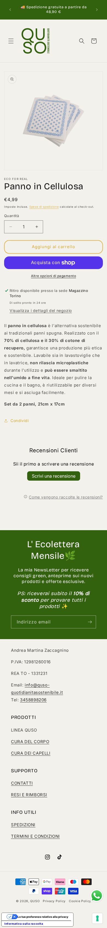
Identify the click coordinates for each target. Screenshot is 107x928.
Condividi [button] (19, 420)
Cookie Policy (80, 901)
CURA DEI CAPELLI (30, 753)
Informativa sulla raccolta (23, 923)
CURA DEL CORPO (30, 741)
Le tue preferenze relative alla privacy (43, 916)
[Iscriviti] (90, 621)
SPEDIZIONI (23, 824)
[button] (11, 41)
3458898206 (33, 699)
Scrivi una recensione (53, 476)
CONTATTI (22, 783)
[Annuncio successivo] (97, 10)
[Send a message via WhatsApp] (96, 895)
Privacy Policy (54, 901)
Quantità (11, 215)
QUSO (35, 901)
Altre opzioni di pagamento (53, 276)
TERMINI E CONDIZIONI (35, 836)
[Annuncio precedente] (10, 10)
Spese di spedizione (44, 206)
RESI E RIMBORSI (29, 794)
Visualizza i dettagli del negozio (41, 310)
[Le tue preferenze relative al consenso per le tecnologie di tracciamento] (97, 918)
